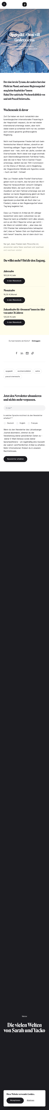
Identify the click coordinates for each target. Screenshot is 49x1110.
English (22, 423)
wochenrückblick (24, 371)
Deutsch (10, 423)
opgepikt (9, 371)
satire (37, 371)
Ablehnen (30, 1100)
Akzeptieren (15, 1100)
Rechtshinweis (10, 451)
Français (34, 423)
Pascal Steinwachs (26, 46)
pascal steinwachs (12, 376)
